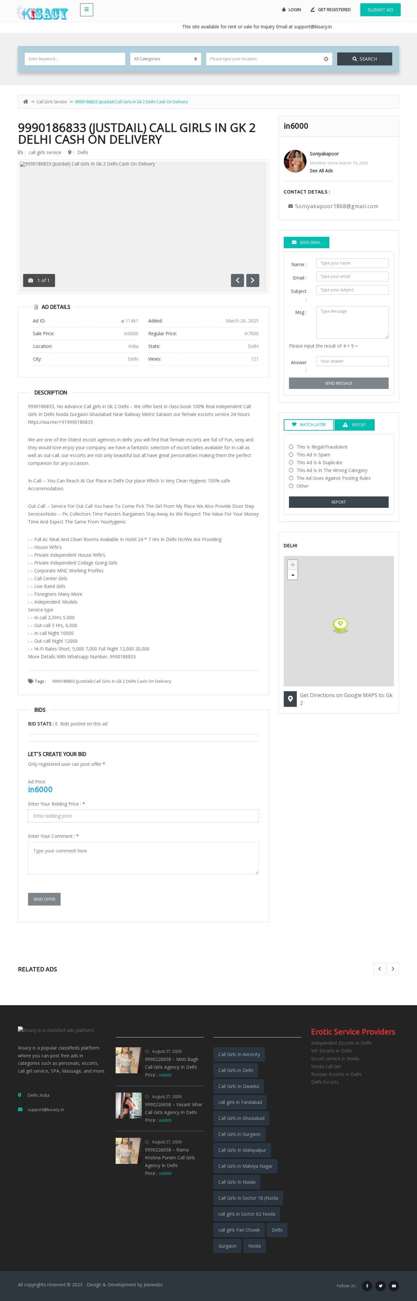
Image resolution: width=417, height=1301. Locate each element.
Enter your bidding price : (56, 804)
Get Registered (334, 9)
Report (339, 502)
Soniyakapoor (324, 153)
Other (302, 486)
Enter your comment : (53, 836)
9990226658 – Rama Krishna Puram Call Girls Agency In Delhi (170, 1157)
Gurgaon (227, 1246)
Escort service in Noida (335, 1058)
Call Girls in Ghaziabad (241, 1118)
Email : (300, 278)
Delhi (82, 152)
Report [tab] (359, 425)
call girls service (51, 102)
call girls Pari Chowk (239, 1230)
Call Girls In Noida (236, 1182)
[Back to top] (396, 1260)
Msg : (301, 312)
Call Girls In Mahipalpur (242, 1150)
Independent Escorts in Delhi (341, 1043)
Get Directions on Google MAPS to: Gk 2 (346, 699)
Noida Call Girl (326, 1066)
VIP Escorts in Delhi (331, 1051)
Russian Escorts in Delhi (336, 1074)
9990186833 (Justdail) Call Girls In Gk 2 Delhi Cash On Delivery (137, 133)
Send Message (338, 383)
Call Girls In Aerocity (239, 1054)
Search (368, 59)
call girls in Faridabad (240, 1102)
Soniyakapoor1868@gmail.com (337, 206)
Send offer (44, 899)
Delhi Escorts (325, 1082)
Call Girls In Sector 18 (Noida (248, 1198)
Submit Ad (380, 10)
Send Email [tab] (310, 242)
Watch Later (313, 424)
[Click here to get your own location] (326, 58)
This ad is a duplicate (319, 462)
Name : (299, 264)
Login (295, 9)
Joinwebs (153, 1284)
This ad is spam (313, 454)
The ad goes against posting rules (333, 478)
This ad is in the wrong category (331, 470)
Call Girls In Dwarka (238, 1086)
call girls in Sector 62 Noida (246, 1214)
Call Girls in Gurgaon (239, 1134)
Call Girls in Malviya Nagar (245, 1166)
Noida (254, 1246)
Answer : (299, 366)
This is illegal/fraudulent (322, 447)
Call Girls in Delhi (235, 1070)
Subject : (299, 295)
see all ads (321, 170)
